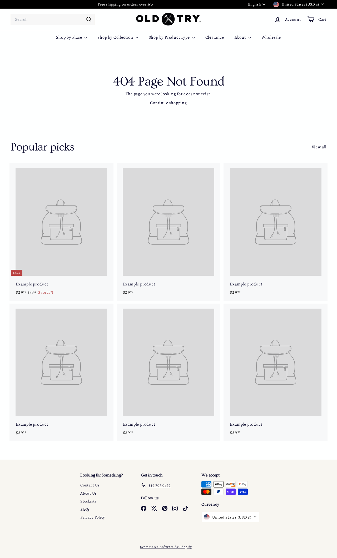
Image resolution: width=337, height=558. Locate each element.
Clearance (214, 37)
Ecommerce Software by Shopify (166, 547)
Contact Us (90, 485)
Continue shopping (168, 103)
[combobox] (53, 19)
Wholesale (271, 37)
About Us (88, 493)
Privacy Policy (92, 517)
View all (319, 147)
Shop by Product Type (170, 37)
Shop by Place (69, 37)
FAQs (85, 509)
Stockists (88, 501)
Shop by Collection (115, 37)
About (241, 37)
